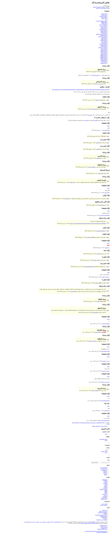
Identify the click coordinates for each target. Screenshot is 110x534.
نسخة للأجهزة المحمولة (102, 529)
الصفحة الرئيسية (103, 467)
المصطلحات (104, 479)
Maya (100, 142)
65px (108, 205)
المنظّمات (105, 483)
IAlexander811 (106, 420)
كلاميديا (86, 120)
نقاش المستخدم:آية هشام (98, 6)
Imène (28, 522)
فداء (100, 253)
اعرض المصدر (104, 451)
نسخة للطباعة (104, 517)
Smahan (75, 291)
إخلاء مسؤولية (104, 527)
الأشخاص (105, 480)
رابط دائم (105, 518)
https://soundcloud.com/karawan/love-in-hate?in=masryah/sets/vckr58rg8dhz (90, 223)
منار (74, 223)
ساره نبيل (107, 361)
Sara (104, 71)
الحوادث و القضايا (103, 489)
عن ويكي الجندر (103, 526)
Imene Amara (100, 332)
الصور (105, 484)
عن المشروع (104, 470)
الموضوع (90, 114)
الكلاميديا (95, 120)
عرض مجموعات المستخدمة (101, 514)
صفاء (74, 182)
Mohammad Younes (91, 266)
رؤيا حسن (107, 371)
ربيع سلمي (99, 260)
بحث (108, 460)
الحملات (105, 486)
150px (108, 125)
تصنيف (108, 423)
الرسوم (105, 495)
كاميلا (100, 158)
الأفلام (105, 491)
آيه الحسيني (97, 390)
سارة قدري (99, 83)
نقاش (101, 71)
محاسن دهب (106, 382)
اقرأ (106, 450)
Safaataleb (107, 323)
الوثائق (105, 485)
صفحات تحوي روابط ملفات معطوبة (99, 426)
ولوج (106, 434)
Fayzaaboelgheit (106, 215)
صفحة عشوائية (104, 498)
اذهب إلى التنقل (106, 8)
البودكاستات (104, 494)
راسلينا (105, 474)
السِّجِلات (105, 513)
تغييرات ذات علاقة (103, 511)
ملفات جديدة (104, 503)
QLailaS (97, 75)
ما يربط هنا (104, 510)
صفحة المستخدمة (103, 439)
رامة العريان (94, 341)
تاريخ (106, 452)
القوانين (105, 490)
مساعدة (105, 473)
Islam (108, 130)
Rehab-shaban (102, 230)
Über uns (105, 471)
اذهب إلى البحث (99, 8)
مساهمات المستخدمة (102, 512)
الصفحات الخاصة (103, 516)
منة (108, 247)
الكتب (105, 482)
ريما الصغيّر (93, 167)
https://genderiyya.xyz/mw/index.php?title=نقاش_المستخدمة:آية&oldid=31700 (88, 422)
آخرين (25, 522)
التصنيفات (105, 496)
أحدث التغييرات (104, 468)
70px (108, 253)
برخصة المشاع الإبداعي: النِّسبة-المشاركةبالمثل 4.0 (89, 523)
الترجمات (105, 488)
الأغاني (105, 492)
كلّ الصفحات (104, 497)
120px (107, 100)
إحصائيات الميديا (103, 505)
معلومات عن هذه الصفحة (101, 519)
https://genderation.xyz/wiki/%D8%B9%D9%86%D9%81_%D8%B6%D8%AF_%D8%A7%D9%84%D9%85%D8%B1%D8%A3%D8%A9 (80, 89)
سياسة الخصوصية (103, 525)
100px (107, 70)
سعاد (91, 237)
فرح (99, 100)
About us (105, 472)
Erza (52, 522)
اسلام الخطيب (57, 522)
